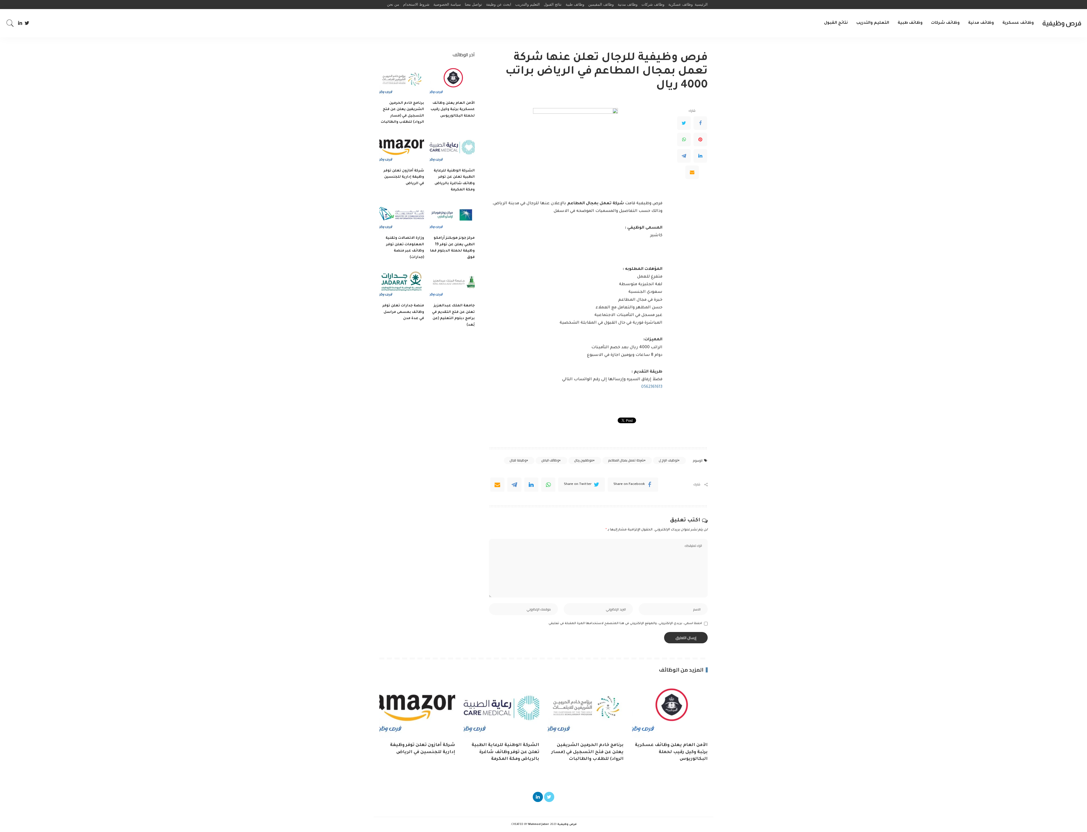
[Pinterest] (700, 139)
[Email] (692, 172)
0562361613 (651, 387)
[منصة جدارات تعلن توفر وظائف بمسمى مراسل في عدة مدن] (401, 283)
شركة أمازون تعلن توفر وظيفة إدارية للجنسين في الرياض (404, 177)
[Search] (10, 23)
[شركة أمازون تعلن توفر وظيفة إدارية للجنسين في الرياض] (401, 148)
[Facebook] (700, 123)
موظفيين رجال (583, 460)
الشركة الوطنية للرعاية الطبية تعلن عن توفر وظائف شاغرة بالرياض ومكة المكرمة (505, 752)
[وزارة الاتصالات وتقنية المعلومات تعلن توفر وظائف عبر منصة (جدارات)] (401, 216)
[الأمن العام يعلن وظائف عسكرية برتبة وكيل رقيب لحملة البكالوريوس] (452, 80)
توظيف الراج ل (668, 460)
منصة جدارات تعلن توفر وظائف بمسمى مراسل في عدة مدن (403, 312)
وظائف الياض (550, 460)
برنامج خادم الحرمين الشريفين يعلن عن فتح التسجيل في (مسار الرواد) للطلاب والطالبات (587, 752)
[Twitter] (27, 23)
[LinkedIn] (20, 23)
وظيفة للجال (518, 460)
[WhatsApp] (684, 139)
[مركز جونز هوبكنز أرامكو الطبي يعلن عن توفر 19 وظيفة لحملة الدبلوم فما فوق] (452, 216)
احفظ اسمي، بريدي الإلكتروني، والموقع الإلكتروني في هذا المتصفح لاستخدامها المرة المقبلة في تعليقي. (625, 623)
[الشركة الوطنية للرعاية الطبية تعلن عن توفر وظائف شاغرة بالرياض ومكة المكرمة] (452, 148)
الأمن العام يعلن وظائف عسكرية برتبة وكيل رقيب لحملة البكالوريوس (453, 109)
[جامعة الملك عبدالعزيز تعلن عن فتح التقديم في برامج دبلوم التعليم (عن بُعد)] (452, 283)
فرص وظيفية (1061, 23)
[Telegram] (684, 156)
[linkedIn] (531, 485)
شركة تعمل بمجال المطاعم (626, 460)
